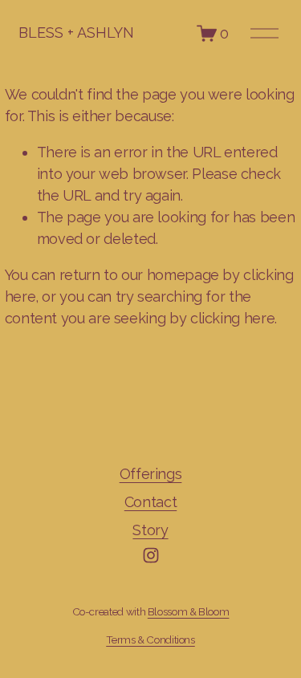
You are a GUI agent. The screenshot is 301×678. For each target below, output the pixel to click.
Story (150, 530)
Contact (150, 501)
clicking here (232, 318)
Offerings (151, 473)
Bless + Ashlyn (76, 32)
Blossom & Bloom (189, 611)
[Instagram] (151, 555)
